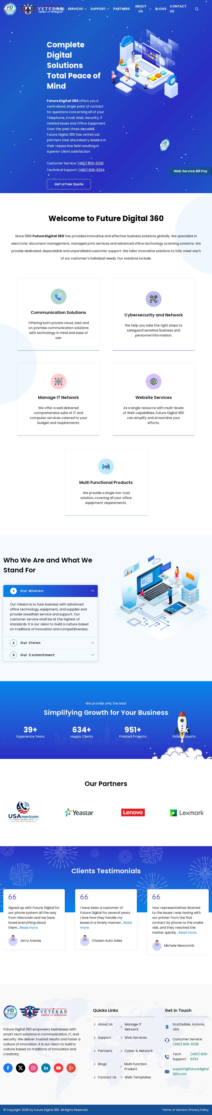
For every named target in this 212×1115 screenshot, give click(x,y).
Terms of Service (174, 1110)
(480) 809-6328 (90, 163)
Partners (121, 8)
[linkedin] (46, 1068)
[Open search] (196, 9)
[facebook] (8, 1068)
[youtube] (58, 1068)
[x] (20, 1068)
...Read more (28, 927)
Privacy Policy (199, 1110)
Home (59, 8)
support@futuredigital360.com (191, 1071)
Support (98, 8)
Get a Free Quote (68, 184)
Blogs (160, 8)
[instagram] (33, 1068)
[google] (71, 1068)
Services (75, 8)
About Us (140, 9)
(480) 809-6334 (91, 169)
